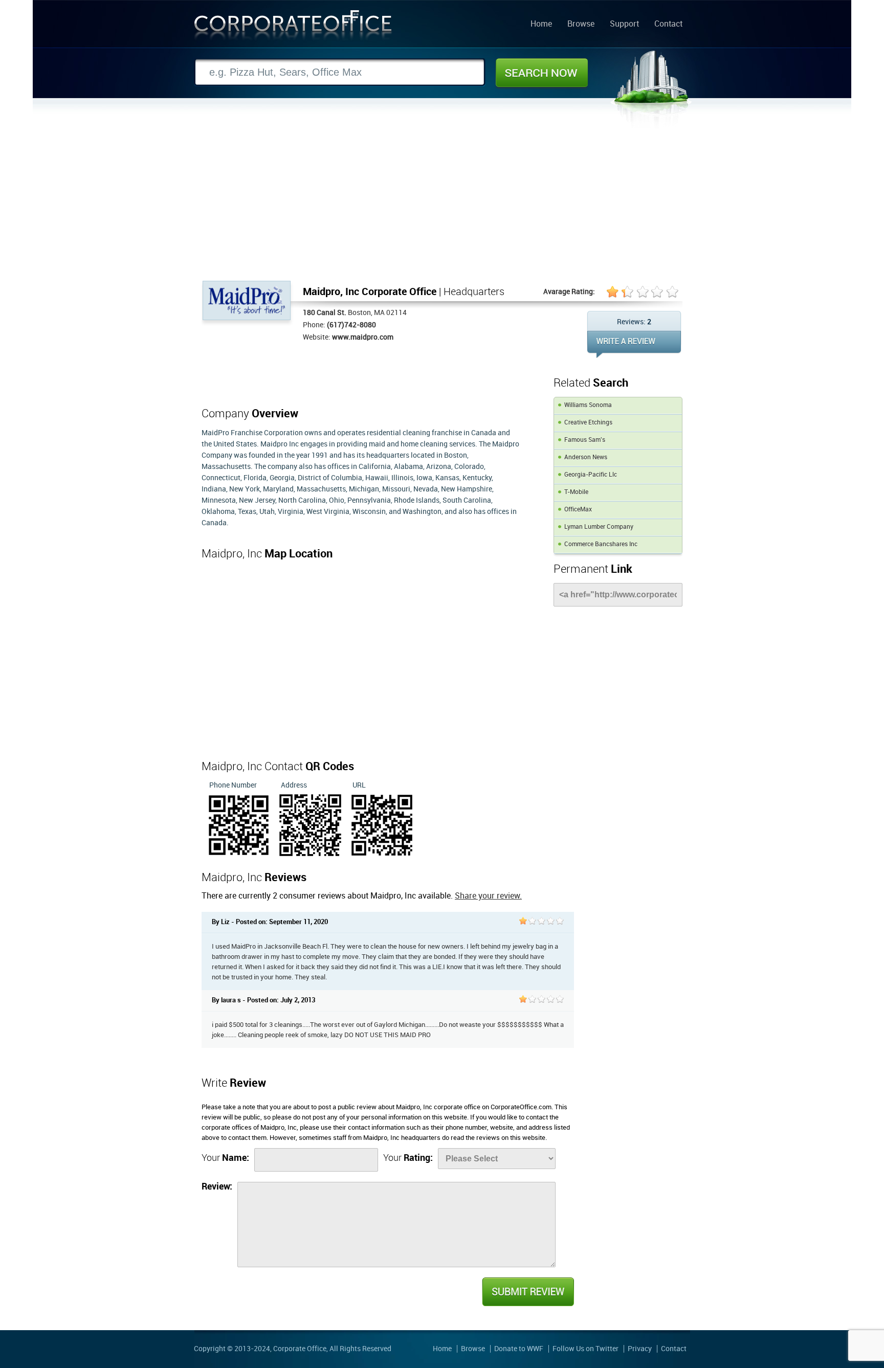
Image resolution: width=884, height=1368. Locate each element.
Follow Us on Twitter (585, 1349)
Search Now (542, 72)
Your (225, 1158)
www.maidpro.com (362, 337)
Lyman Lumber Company (598, 527)
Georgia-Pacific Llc (590, 475)
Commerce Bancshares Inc (600, 544)
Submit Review (527, 1291)
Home (541, 24)
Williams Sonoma (588, 405)
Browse (580, 24)
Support (624, 24)
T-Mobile (576, 492)
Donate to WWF (518, 1349)
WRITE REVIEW (634, 344)
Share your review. (488, 896)
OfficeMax (578, 509)
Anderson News (585, 457)
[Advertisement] (442, 204)
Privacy (640, 1349)
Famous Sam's (584, 440)
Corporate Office (293, 27)
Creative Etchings (588, 422)
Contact (668, 24)
